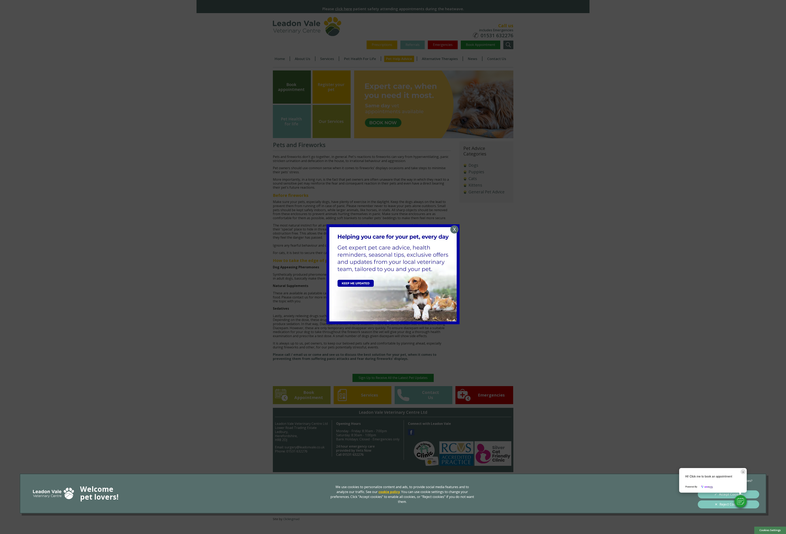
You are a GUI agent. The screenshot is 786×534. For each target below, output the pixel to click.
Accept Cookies (731, 494)
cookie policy (389, 492)
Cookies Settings (770, 530)
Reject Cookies (730, 504)
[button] (740, 501)
